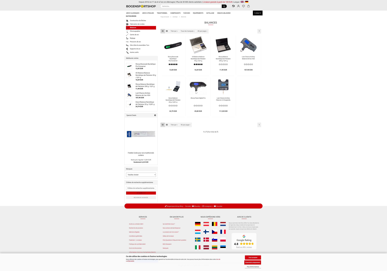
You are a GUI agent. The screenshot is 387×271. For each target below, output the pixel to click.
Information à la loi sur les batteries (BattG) (142, 252)
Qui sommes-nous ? (169, 224)
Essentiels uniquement (252, 262)
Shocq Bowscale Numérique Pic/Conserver (173, 59)
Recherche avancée (141, 197)
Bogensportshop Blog (175, 206)
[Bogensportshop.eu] (142, 6)
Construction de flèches (138, 20)
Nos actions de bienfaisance (171, 228)
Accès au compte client (136, 224)
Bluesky (197, 206)
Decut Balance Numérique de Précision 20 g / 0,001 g (173, 100)
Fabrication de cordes (137, 24)
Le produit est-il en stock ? (171, 232)
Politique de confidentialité (137, 244)
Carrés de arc (134, 35)
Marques (165, 248)
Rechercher (141, 193)
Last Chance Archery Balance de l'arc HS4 (248, 58)
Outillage (210, 13)
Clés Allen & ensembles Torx (139, 45)
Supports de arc (135, 49)
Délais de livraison (168, 236)
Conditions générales (135, 236)
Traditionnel (162, 13)
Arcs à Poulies (148, 13)
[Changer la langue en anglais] (242, 2)
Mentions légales (134, 232)
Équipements (198, 13)
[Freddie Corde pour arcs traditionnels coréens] (141, 134)
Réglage (132, 38)
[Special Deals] (155, 115)
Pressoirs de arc (135, 42)
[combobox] (174, 31)
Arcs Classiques (132, 13)
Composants (175, 13)
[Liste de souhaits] (243, 6)
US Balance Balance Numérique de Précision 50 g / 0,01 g (198, 59)
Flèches (187, 13)
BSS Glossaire (167, 244)
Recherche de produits (136, 228)
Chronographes (135, 31)
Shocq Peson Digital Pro (198, 98)
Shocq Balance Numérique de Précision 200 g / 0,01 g (223, 59)
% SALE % (257, 13)
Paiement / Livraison (135, 240)
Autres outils (134, 52)
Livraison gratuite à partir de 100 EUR (217, 2)
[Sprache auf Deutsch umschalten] (246, 2)
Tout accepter (253, 257)
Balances (133, 28)
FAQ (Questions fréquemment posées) (174, 240)
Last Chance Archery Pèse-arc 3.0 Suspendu (223, 99)
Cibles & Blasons (223, 13)
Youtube (219, 206)
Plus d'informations (253, 267)
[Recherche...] (224, 6)
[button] (233, 6)
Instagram (208, 206)
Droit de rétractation (135, 248)
